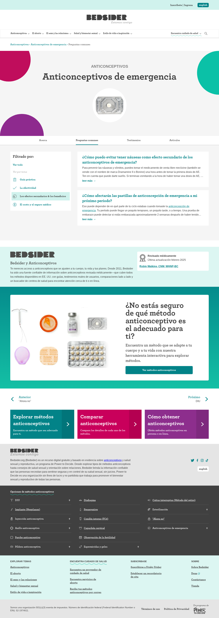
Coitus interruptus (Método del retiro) (173, 500)
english (203, 4)
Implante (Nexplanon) (27, 509)
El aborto (15, 573)
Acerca (43, 140)
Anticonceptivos (19, 44)
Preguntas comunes (87, 140)
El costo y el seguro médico (35, 204)
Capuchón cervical (94, 528)
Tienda (195, 585)
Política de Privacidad (176, 609)
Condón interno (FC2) (96, 518)
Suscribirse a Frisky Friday (146, 567)
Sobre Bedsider (200, 567)
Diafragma (90, 500)
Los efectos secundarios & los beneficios (43, 196)
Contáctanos (198, 579)
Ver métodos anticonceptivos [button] (159, 370)
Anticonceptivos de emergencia (48, 44)
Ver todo (18, 164)
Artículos (174, 140)
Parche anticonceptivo (27, 537)
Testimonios (134, 140)
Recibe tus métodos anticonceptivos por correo (85, 590)
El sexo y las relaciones (23, 579)
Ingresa (188, 5)
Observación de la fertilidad (99, 537)
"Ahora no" (158, 518)
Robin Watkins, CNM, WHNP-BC (158, 266)
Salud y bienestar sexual (24, 585)
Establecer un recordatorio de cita (146, 575)
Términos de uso (150, 609)
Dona (194, 573)
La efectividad (28, 187)
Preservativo (91, 509)
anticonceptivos (113, 460)
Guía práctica (27, 179)
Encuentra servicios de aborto (83, 581)
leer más (87, 180)
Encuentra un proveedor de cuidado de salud (85, 571)
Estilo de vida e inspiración (25, 592)
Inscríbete (176, 5)
